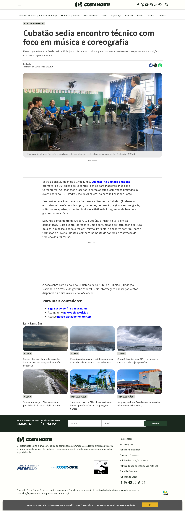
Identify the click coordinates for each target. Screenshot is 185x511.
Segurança (116, 15)
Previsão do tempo (48, 15)
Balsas (76, 15)
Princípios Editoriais (129, 455)
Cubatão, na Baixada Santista (110, 182)
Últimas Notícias (27, 15)
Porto (104, 15)
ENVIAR (155, 423)
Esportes (128, 15)
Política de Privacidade (81, 505)
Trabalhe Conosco (128, 471)
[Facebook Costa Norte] (138, 4)
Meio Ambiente (90, 15)
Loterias (162, 15)
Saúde (140, 15)
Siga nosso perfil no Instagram (67, 308)
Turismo (150, 15)
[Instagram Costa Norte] (151, 4)
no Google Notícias (75, 312)
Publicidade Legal (128, 476)
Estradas (65, 15)
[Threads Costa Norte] (142, 4)
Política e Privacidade (130, 449)
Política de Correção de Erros (134, 460)
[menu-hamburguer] (19, 4)
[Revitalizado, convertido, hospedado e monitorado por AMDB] (165, 492)
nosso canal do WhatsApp (74, 316)
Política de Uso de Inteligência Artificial (139, 466)
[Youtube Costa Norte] (147, 4)
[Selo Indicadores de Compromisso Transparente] (101, 467)
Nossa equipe (126, 444)
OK (149, 505)
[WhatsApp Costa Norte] (160, 4)
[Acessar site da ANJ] (28, 467)
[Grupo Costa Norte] (64, 467)
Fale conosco (126, 438)
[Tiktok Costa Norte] (155, 4)
